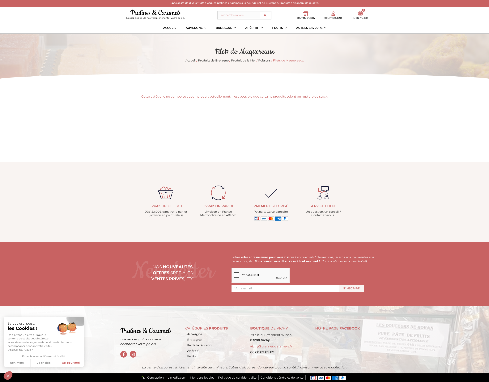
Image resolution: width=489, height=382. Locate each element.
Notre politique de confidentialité (343, 261)
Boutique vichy (305, 18)
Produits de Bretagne (213, 60)
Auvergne (194, 28)
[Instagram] (133, 354)
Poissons (264, 60)
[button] (8, 375)
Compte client (333, 18)
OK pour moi (71, 362)
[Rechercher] (265, 15)
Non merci (17, 362)
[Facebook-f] (123, 354)
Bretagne (224, 28)
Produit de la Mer (243, 60)
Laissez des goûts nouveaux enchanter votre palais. (155, 17)
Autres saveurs (309, 28)
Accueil (169, 28)
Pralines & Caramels (155, 13)
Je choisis (43, 362)
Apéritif (252, 28)
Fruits (277, 28)
